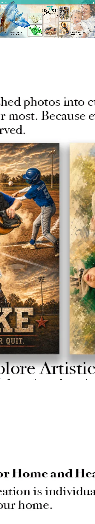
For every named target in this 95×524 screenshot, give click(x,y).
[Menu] (2, 3)
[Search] (6, 3)
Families (61, 379)
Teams (8, 379)
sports (34, 379)
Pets (87, 379)
